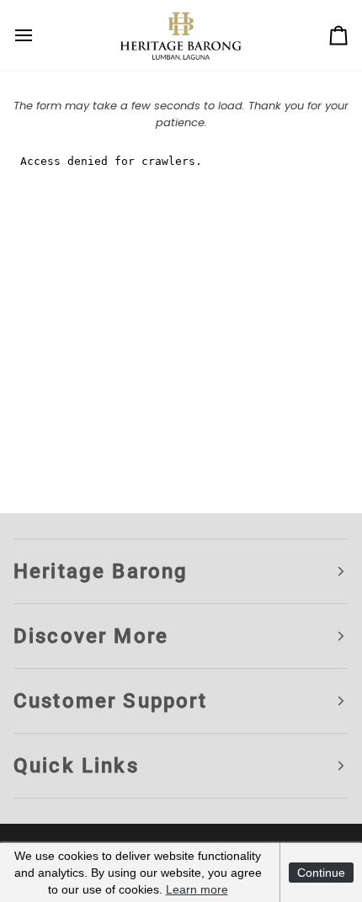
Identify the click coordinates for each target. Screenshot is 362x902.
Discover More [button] (90, 636)
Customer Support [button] (110, 701)
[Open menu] (38, 35)
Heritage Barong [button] (100, 571)
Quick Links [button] (76, 765)
